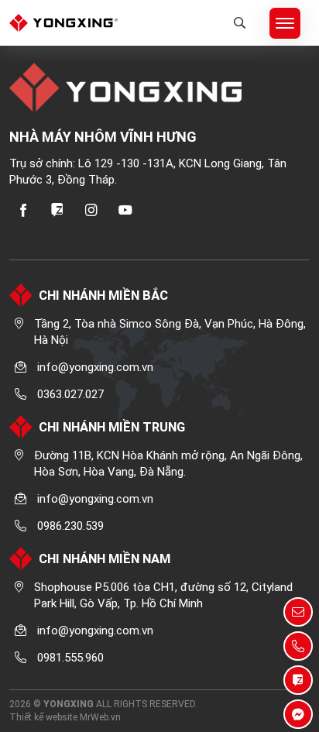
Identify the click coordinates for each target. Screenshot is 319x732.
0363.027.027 (70, 394)
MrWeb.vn (100, 717)
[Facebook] (23, 210)
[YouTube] (125, 210)
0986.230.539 (70, 526)
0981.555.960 (70, 658)
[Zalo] (57, 210)
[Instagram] (91, 210)
